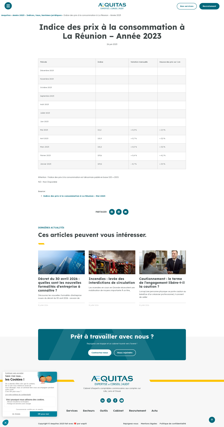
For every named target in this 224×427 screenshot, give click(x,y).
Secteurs (88, 410)
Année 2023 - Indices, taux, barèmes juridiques (37, 15)
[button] (112, 212)
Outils (104, 410)
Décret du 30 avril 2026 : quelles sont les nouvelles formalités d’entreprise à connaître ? (59, 284)
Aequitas (6, 15)
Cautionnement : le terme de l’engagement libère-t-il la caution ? (162, 282)
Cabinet (118, 410)
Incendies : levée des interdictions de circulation (112, 281)
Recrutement (137, 410)
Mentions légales (149, 423)
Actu (155, 410)
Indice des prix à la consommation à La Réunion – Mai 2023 (74, 196)
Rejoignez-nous (130, 423)
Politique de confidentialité (173, 423)
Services (72, 410)
